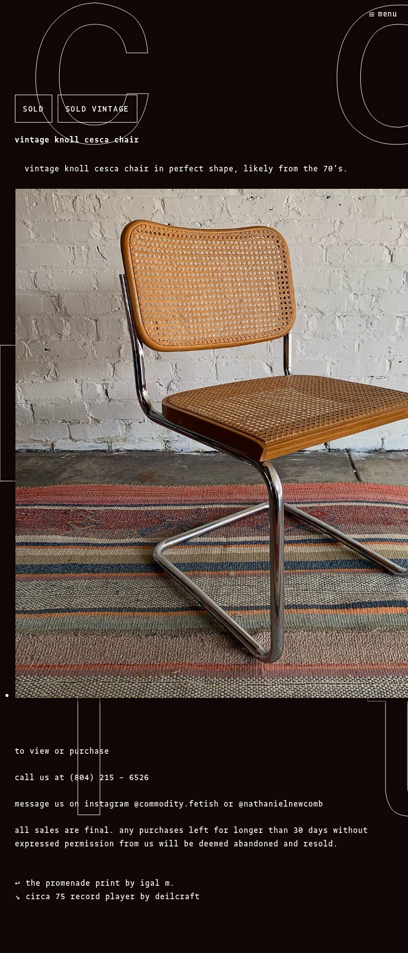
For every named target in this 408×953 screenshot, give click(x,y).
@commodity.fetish (176, 803)
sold (33, 108)
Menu (388, 13)
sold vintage (97, 108)
